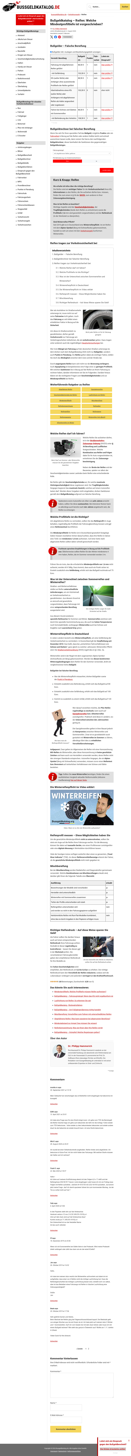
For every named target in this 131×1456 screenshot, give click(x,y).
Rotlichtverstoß (24, 79)
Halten (20, 63)
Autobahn (22, 47)
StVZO (82, 195)
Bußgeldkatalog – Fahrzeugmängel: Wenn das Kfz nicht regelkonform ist (83, 996)
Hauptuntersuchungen (91, 343)
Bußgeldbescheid (25, 155)
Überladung (22, 86)
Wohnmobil (22, 132)
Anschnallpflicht (24, 43)
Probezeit (21, 75)
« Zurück (79, 1349)
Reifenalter (97, 406)
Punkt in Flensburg (64, 679)
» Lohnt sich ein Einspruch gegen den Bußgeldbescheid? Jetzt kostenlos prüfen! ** (30, 18)
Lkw (19, 120)
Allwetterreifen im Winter (65, 423)
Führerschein (23, 201)
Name (53, 1403)
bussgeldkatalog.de (58, 14)
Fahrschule (22, 193)
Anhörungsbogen (25, 147)
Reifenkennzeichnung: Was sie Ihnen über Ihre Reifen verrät (78, 1028)
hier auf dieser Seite (79, 780)
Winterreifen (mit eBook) (97, 417)
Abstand (21, 35)
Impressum (54, 1451)
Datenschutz (62, 1451)
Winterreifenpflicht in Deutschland (74, 285)
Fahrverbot (54, 136)
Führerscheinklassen (26, 205)
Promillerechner (24, 186)
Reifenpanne (97, 412)
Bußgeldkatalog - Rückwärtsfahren (68, 1005)
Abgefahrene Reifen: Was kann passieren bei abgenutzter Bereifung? (82, 1019)
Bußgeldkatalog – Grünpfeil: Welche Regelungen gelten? (77, 1032)
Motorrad (21, 124)
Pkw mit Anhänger (25, 128)
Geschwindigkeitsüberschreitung (31, 59)
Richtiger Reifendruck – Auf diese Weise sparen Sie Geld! (84, 302)
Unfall (20, 213)
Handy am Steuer (25, 67)
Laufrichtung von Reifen (97, 395)
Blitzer (20, 151)
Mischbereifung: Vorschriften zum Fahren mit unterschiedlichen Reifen (82, 1014)
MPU (20, 182)
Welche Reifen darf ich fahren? (72, 268)
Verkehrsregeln (74, 14)
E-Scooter (21, 136)
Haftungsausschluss (74, 1451)
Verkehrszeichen (24, 225)
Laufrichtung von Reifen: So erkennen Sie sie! (72, 1001)
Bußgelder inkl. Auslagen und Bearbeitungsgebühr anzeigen (76, 52)
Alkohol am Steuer (25, 39)
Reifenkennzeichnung (65, 406)
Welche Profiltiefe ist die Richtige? (74, 272)
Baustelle (21, 51)
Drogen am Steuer (25, 55)
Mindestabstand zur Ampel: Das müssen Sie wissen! (75, 1023)
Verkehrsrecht (23, 217)
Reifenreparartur (65, 417)
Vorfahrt (21, 94)
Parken (20, 71)
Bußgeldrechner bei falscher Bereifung (71, 259)
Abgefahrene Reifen (65, 389)
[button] (51, 37)
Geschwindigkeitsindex (84, 207)
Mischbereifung (66, 298)
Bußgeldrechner (24, 159)
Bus (19, 108)
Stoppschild (22, 209)
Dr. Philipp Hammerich (60, 29)
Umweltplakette (24, 90)
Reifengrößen (65, 412)
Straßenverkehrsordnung (68, 650)
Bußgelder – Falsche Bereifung (68, 254)
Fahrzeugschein (24, 197)
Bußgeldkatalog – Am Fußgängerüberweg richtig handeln (77, 1010)
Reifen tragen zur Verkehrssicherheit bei (72, 263)
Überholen (22, 83)
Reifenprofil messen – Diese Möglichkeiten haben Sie (82, 294)
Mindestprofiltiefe (65, 400)
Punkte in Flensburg (26, 189)
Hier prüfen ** (107, 65)
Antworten (54, 1104)
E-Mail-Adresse (57, 1415)
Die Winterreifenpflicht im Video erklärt (76, 290)
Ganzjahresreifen (97, 389)
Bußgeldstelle (23, 163)
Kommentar (55, 1371)
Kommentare (67, 37)
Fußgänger (22, 116)
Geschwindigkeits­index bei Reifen (65, 395)
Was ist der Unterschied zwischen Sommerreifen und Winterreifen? (82, 279)
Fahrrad (21, 112)
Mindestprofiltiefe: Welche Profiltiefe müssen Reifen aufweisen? (80, 992)
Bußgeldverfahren (25, 167)
